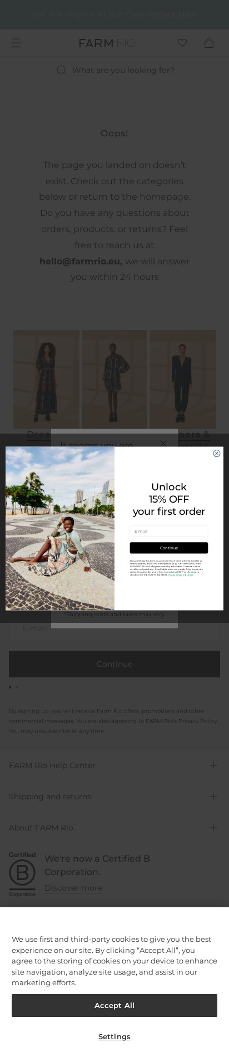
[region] (114, 982)
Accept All (114, 1005)
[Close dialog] (216, 453)
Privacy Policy (176, 574)
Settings (114, 1036)
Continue (169, 547)
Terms (189, 574)
